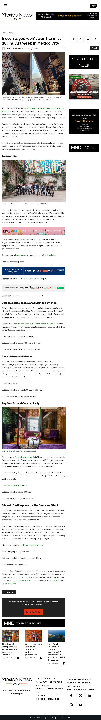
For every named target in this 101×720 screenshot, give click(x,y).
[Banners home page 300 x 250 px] (84, 101)
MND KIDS (40, 689)
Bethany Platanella (14, 48)
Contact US (73, 686)
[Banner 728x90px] (33, 231)
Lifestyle (11, 33)
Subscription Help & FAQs (80, 679)
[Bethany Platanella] (4, 48)
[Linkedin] (88, 39)
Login (93, 6)
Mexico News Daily (38, 717)
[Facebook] (73, 39)
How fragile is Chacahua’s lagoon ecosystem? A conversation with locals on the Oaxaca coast (56, 652)
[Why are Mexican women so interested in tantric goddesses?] (33, 636)
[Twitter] (81, 39)
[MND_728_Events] (67, 21)
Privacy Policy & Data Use (80, 689)
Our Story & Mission (46, 679)
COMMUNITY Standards (79, 683)
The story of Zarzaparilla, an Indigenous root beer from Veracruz (10, 649)
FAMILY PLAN (42, 682)
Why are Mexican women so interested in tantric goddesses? (33, 649)
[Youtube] (80, 705)
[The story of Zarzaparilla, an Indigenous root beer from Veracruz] (10, 636)
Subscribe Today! (33, 612)
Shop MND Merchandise (47, 699)
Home (4, 33)
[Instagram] (95, 39)
